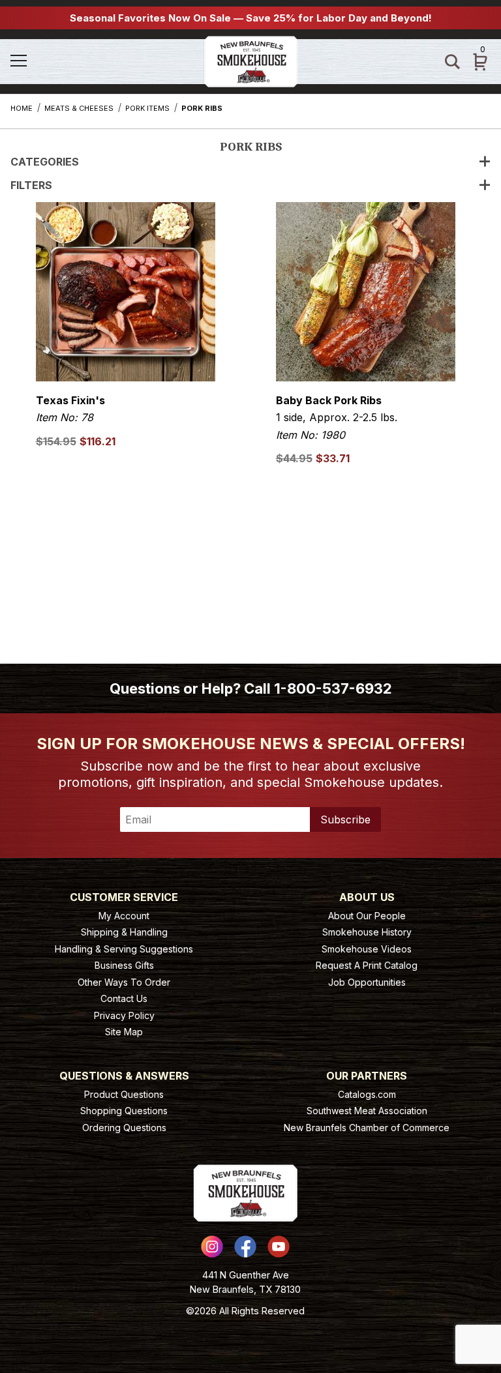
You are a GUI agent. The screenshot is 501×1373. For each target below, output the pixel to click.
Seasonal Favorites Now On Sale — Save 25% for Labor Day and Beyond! (251, 18)
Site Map (124, 1031)
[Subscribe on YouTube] (278, 1246)
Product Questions (124, 1094)
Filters (31, 185)
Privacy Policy (124, 1015)
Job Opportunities (367, 982)
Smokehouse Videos (367, 948)
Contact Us (123, 998)
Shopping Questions (124, 1110)
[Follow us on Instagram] (212, 1246)
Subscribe (345, 819)
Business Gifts (124, 965)
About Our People (367, 915)
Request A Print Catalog (367, 965)
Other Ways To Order (124, 982)
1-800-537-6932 (333, 688)
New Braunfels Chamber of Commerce (366, 1127)
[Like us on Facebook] (245, 1246)
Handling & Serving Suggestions (124, 948)
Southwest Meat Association (367, 1110)
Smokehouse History (367, 931)
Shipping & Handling (124, 931)
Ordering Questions (124, 1127)
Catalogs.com (367, 1094)
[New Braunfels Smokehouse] (251, 60)
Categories (44, 161)
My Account (124, 915)
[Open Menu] (46, 61)
